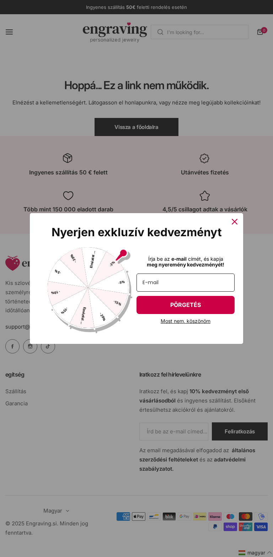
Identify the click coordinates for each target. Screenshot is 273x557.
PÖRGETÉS (185, 304)
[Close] (234, 221)
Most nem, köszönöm (185, 321)
